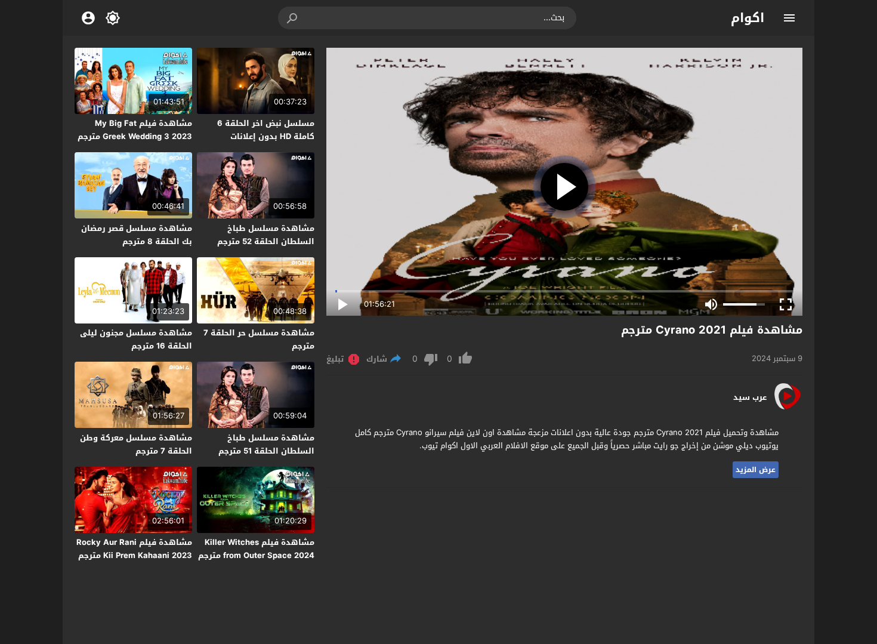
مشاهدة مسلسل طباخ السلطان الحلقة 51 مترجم (266, 444)
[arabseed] (787, 408)
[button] (293, 18)
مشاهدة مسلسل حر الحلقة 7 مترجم (258, 339)
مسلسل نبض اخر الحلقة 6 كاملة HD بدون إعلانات (265, 130)
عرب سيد (750, 397)
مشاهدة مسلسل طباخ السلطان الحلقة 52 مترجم (265, 235)
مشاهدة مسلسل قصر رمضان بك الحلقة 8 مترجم (136, 235)
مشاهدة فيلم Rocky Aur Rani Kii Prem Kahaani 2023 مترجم (134, 549)
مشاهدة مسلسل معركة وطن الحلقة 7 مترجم (136, 444)
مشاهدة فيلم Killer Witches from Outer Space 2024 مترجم (256, 549)
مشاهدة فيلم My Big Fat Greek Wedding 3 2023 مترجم (135, 130)
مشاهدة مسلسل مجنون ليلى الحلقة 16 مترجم (136, 339)
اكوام (747, 18)
